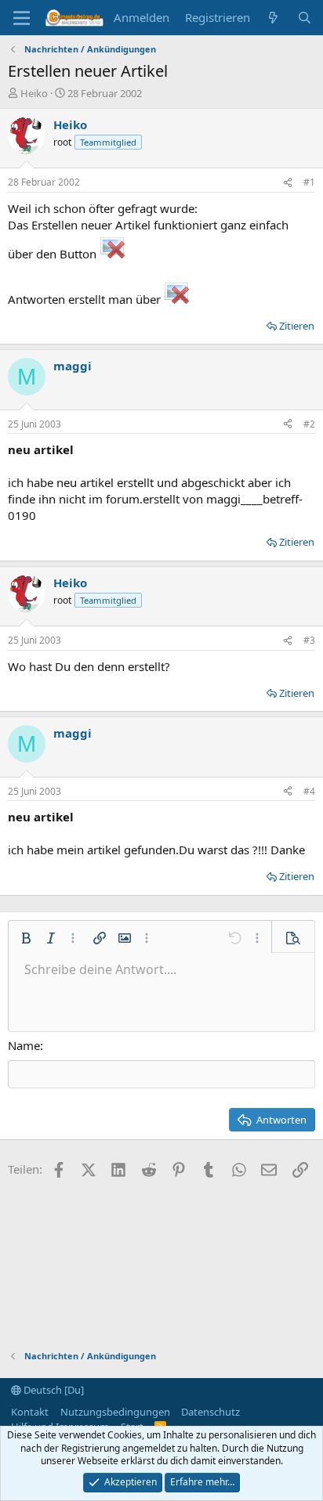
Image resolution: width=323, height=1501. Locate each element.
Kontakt (30, 1412)
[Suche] (304, 17)
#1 (309, 182)
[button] (26, 938)
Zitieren (296, 326)
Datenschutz (210, 1412)
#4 (309, 791)
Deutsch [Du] (52, 1390)
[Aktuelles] (273, 17)
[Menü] (21, 18)
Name (24, 1045)
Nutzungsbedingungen (115, 1412)
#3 (309, 640)
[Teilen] (288, 183)
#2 (309, 424)
